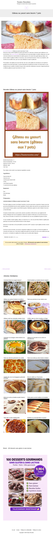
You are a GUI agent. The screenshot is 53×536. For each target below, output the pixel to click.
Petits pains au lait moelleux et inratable (37, 397)
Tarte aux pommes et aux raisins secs (37, 299)
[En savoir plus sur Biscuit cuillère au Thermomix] (38, 385)
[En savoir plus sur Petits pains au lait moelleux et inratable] (38, 405)
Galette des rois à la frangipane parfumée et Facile (14, 377)
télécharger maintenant (30, 243)
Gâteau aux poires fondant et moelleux (14, 299)
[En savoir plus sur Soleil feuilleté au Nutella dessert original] (38, 288)
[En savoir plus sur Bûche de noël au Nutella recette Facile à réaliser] (15, 406)
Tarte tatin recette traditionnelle (12, 417)
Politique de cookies (37, 529)
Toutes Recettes (23, 2)
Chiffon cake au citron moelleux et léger (37, 318)
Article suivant (48, 268)
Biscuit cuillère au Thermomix (35, 377)
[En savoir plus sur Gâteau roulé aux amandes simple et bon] (15, 326)
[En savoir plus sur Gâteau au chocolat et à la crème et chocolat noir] (38, 346)
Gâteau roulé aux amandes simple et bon (14, 318)
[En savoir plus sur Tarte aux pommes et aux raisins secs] (38, 307)
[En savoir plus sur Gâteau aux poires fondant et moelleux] (15, 307)
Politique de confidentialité (26, 529)
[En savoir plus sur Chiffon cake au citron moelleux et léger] (38, 326)
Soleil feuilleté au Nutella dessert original (37, 280)
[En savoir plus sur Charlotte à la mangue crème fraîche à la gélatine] (15, 346)
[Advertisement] (26, 79)
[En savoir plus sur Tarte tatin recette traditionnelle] (15, 425)
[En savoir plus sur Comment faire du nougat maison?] (15, 288)
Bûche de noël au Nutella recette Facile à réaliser (14, 398)
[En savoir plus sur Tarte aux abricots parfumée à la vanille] (15, 366)
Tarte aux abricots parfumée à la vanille (14, 358)
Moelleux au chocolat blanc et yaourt (36, 417)
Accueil (13, 529)
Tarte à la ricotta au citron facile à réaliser (38, 358)
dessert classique (15, 54)
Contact (18, 529)
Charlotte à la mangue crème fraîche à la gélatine (14, 338)
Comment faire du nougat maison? (12, 280)
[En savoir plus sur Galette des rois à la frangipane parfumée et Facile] (15, 386)
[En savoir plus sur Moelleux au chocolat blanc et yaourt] (38, 425)
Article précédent (5, 268)
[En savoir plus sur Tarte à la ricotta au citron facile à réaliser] (38, 366)
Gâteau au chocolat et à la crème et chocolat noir (36, 338)
